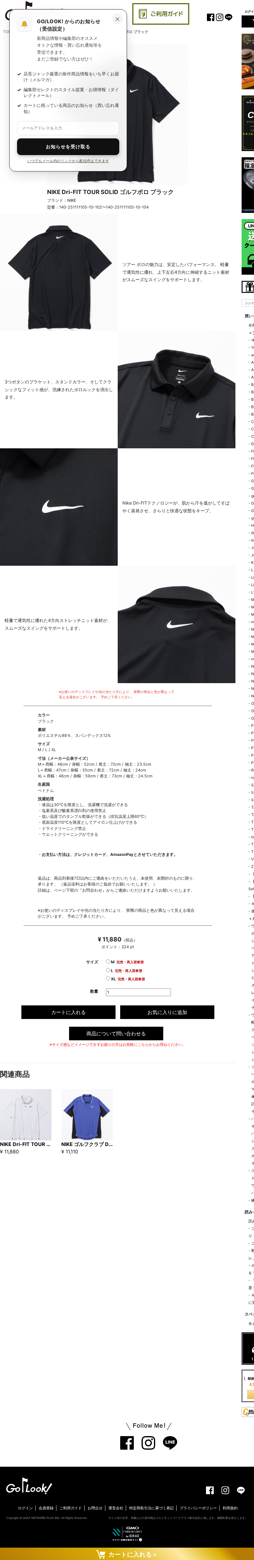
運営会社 (115, 1508)
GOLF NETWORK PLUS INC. (41, 1518)
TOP (7, 31)
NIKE (71, 200)
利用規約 (230, 1508)
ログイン (25, 1508)
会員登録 (46, 1508)
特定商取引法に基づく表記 (151, 1508)
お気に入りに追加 (167, 1012)
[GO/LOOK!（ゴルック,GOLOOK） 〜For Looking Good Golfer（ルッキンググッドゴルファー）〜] (29, 1485)
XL (127, 979)
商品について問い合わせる (116, 1033)
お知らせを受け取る (68, 147)
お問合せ (95, 1508)
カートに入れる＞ (131, 1554)
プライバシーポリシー (198, 1508)
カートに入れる (68, 1012)
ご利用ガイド (70, 1508)
